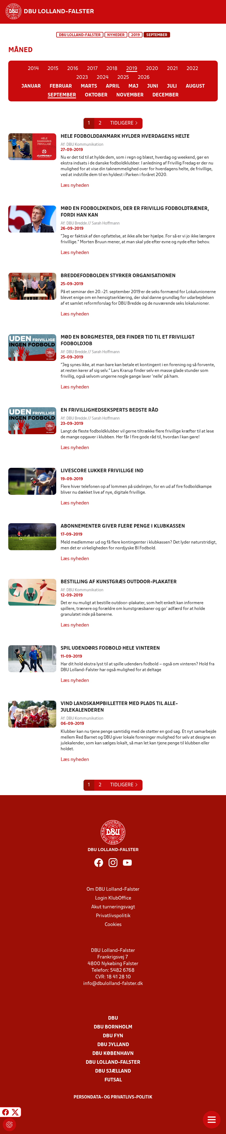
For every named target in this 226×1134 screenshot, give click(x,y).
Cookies (113, 924)
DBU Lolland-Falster (80, 35)
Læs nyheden (75, 185)
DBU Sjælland (113, 1071)
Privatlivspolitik (113, 916)
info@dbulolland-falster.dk (113, 983)
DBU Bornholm (113, 1027)
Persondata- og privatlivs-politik (113, 1097)
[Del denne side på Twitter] (15, 1113)
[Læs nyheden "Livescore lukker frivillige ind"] (34, 487)
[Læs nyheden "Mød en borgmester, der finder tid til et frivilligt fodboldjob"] (34, 362)
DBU (113, 1018)
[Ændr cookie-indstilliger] (9, 1124)
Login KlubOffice (113, 898)
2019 (135, 35)
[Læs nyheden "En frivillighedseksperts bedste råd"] (34, 429)
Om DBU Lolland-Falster (113, 889)
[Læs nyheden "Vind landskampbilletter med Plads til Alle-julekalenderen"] (34, 732)
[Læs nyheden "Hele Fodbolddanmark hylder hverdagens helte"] (34, 161)
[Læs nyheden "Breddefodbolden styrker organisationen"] (34, 295)
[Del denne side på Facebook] (5, 1113)
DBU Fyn (113, 1036)
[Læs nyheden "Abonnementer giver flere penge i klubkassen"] (34, 542)
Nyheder (116, 35)
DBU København (113, 1053)
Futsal (113, 1080)
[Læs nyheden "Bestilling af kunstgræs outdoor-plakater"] (34, 604)
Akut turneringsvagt (113, 907)
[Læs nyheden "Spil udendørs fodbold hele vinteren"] (34, 664)
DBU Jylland (113, 1045)
